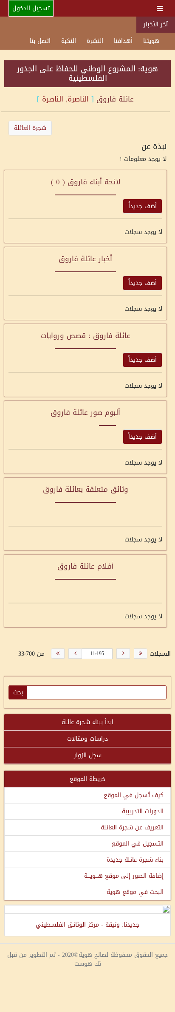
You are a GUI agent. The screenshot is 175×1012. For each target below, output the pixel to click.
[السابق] (123, 653)
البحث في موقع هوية (135, 892)
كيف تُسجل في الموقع (134, 795)
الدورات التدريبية (143, 811)
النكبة (68, 41)
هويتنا (151, 41)
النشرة (95, 41)
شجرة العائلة (30, 128)
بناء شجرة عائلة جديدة (135, 859)
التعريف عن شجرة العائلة (132, 827)
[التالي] (75, 653)
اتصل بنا (40, 41)
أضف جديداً (142, 206)
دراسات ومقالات (87, 738)
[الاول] (140, 653)
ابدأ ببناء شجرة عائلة (87, 722)
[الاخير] (58, 653)
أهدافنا (123, 41)
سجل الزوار (88, 755)
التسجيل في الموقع (138, 843)
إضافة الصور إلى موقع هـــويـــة (124, 876)
